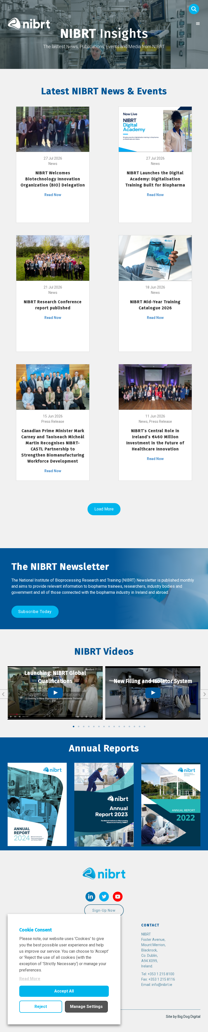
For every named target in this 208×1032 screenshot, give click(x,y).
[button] (194, 9)
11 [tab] (124, 726)
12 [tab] (129, 726)
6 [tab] (98, 726)
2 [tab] (78, 726)
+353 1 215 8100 (161, 974)
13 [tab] (134, 726)
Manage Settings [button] (86, 1006)
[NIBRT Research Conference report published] (52, 258)
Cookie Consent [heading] (35, 930)
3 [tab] (83, 726)
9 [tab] (114, 726)
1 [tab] (73, 726)
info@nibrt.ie (162, 985)
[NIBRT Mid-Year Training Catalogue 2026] (155, 258)
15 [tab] (144, 726)
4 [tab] (88, 726)
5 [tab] (93, 726)
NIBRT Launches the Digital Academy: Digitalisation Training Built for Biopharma (155, 178)
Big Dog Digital (189, 1017)
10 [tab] (119, 726)
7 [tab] (104, 726)
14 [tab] (139, 726)
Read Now (52, 195)
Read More (29, 978)
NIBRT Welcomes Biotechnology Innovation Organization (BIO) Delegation (53, 178)
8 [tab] (109, 726)
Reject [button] (40, 1006)
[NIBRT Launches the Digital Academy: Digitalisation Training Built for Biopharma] (155, 129)
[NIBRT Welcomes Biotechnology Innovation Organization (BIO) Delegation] (52, 129)
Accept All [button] (64, 991)
